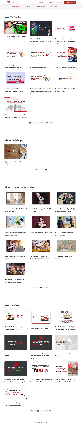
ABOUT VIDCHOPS (41, 6)
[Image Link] (15, 27)
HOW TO (28, 6)
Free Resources (50, 2)
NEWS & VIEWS (54, 6)
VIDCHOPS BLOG (15, 6)
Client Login (59, 2)
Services (41, 2)
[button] (43, 2)
